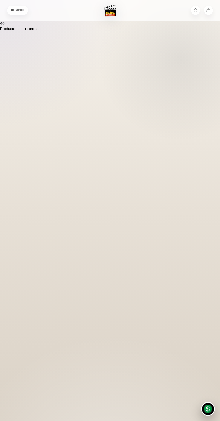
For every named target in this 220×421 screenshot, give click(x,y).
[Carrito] (208, 10)
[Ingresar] (195, 10)
